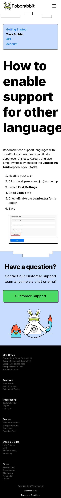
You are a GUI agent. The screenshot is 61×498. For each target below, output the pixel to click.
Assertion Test (9, 431)
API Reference (9, 451)
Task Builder (15, 34)
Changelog (8, 473)
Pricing (6, 479)
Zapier (6, 406)
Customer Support (30, 296)
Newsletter (8, 476)
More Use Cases (10, 369)
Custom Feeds (9, 403)
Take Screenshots (11, 422)
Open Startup (9, 470)
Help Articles (9, 445)
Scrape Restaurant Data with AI (17, 361)
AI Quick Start (9, 467)
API (8, 39)
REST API (7, 409)
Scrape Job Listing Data (14, 364)
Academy (7, 453)
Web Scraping (9, 386)
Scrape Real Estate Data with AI (17, 358)
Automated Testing (11, 389)
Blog (5, 448)
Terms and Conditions (30, 495)
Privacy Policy (30, 491)
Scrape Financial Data (13, 367)
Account (11, 44)
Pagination (7, 428)
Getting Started (16, 29)
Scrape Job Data (11, 425)
